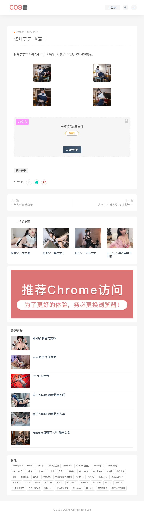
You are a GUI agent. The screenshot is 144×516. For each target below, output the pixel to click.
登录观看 (73, 150)
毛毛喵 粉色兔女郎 (44, 338)
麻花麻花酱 (102, 488)
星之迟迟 (47, 477)
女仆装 (109, 471)
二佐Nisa (40, 471)
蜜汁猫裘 (96, 483)
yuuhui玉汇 (17, 471)
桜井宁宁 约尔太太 (85, 253)
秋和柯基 (84, 483)
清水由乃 (16, 483)
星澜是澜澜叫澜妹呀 (63, 477)
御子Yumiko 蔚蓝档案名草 (49, 414)
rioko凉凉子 (113, 466)
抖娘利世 (24, 477)
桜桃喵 (91, 477)
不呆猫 (29, 471)
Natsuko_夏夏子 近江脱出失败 (51, 432)
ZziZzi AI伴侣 (41, 376)
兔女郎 (61, 471)
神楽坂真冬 (71, 483)
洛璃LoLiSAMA (117, 477)
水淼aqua (102, 477)
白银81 (60, 483)
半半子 (72, 471)
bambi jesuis (18, 466)
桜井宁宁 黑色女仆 (53, 253)
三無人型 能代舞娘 (22, 205)
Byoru (29, 466)
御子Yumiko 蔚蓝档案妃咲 (49, 395)
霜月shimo (77, 488)
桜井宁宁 (21, 170)
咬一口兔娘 (83, 471)
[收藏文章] (29, 182)
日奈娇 (36, 477)
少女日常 (20, 32)
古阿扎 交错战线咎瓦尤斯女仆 (115, 205)
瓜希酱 (27, 483)
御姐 (14, 477)
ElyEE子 (40, 466)
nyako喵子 (98, 466)
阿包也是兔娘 (34, 488)
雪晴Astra (48, 488)
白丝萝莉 (48, 483)
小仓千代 (120, 471)
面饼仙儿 (89, 488)
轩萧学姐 (119, 483)
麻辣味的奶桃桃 (118, 488)
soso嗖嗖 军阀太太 (44, 357)
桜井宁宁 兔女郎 (20, 253)
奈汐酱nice (97, 471)
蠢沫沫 (108, 483)
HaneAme (67, 466)
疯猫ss (37, 483)
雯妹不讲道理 (62, 488)
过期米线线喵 (18, 488)
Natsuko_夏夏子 (83, 466)
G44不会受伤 (53, 466)
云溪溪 (51, 471)
